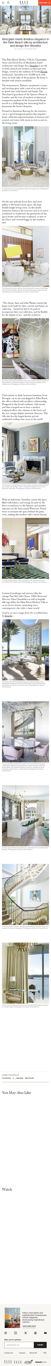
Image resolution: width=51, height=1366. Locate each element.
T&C (45, 1353)
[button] (7, 1078)
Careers (22, 1353)
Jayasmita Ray (31, 49)
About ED (33, 1353)
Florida (43, 71)
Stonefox (33, 65)
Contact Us (8, 1353)
